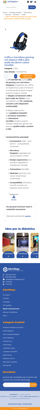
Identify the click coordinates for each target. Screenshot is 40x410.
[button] (32, 7)
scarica (28, 216)
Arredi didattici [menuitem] (8, 331)
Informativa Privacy (14, 404)
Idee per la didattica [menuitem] (10, 312)
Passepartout (24, 408)
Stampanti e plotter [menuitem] (10, 362)
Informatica (28, 12)
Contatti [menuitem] (6, 298)
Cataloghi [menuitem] (6, 302)
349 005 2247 (10, 275)
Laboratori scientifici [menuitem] (10, 351)
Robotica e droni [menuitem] (9, 358)
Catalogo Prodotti (15, 12)
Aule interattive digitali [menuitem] (11, 334)
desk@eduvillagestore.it (14, 279)
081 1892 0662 (10, 277)
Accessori (16, 14)
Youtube (8, 284)
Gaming (8, 14)
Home (5, 12)
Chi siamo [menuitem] (6, 295)
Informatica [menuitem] (7, 345)
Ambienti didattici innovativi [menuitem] (13, 327)
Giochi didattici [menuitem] (8, 338)
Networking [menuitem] (7, 355)
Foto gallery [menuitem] (7, 305)
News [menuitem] (5, 316)
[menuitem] (20, 308)
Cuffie (24, 14)
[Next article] (36, 245)
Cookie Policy (27, 404)
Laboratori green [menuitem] (9, 348)
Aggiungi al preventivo (27, 76)
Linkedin (8, 282)
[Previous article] (3, 245)
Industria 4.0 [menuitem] (7, 341)
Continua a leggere (8, 256)
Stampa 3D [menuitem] (7, 365)
